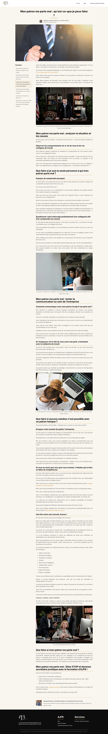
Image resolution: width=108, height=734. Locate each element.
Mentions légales (62, 723)
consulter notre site (55, 687)
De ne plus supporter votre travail (47, 72)
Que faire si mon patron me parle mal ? (22, 96)
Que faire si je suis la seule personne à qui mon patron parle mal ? (22, 77)
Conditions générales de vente (65, 725)
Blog (59, 721)
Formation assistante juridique (82, 721)
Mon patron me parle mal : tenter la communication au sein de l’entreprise (23, 84)
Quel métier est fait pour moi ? (55, 510)
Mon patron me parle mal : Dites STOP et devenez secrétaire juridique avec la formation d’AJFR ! (23, 103)
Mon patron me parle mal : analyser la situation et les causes (22, 70)
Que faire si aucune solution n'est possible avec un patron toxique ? (23, 91)
